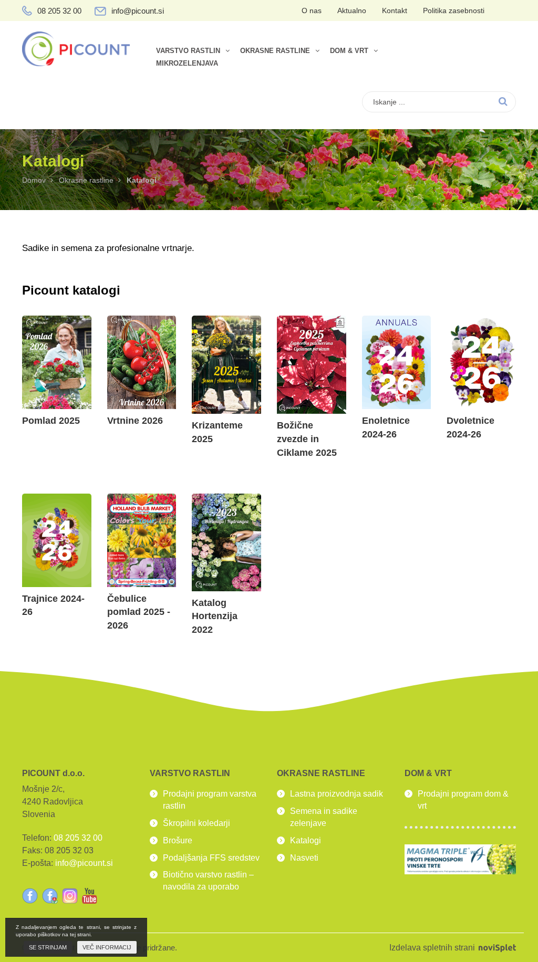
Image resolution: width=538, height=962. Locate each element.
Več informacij (106, 947)
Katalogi (305, 840)
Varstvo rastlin (188, 51)
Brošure (177, 840)
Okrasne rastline (275, 51)
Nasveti (304, 857)
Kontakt (394, 10)
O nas (312, 10)
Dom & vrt (349, 51)
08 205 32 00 (59, 10)
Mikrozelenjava (187, 63)
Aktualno (351, 10)
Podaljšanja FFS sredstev (211, 857)
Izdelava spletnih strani (433, 947)
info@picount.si (137, 10)
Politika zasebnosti (453, 10)
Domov (34, 180)
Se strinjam (48, 947)
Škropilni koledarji (196, 823)
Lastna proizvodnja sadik (336, 793)
